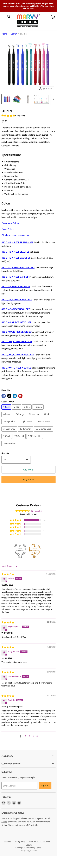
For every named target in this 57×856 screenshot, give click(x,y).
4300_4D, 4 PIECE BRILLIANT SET (17, 267)
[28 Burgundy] (26, 432)
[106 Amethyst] (10, 447)
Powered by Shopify (28, 851)
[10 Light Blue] (9, 425)
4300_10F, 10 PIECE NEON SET (16, 367)
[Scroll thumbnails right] (53, 99)
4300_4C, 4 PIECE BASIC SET (15, 258)
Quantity (5, 453)
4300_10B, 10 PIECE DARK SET (16, 341)
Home (4, 34)
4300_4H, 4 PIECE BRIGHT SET (16, 299)
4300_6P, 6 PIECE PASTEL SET (16, 322)
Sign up (45, 785)
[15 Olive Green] (44, 425)
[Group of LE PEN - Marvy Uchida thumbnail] (17, 99)
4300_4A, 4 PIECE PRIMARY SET (17, 242)
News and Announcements (39, 841)
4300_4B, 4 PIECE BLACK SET (15, 252)
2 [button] (25, 736)
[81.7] (34, 550)
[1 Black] (6, 410)
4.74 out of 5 (36, 511)
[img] (7, 574)
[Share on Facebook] (3, 396)
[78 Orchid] (19, 439)
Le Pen (14, 34)
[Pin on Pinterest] (20, 396)
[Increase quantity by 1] (27, 459)
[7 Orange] (20, 417)
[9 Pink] (47, 417)
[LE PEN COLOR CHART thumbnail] (41, 99)
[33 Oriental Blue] (44, 432)
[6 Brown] (7, 417)
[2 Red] (17, 410)
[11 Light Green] (26, 425)
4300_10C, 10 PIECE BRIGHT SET (17, 354)
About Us (7, 841)
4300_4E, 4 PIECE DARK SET (15, 277)
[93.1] (20, 550)
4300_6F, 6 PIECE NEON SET (15, 309)
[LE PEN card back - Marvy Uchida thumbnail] (27, 99)
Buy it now (28, 479)
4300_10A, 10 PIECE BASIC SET (16, 332)
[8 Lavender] (34, 417)
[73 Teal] (7, 439)
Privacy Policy (19, 841)
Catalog (28, 844)
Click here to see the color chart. (16, 235)
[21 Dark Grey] (9, 432)
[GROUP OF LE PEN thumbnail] (6, 99)
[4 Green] (38, 410)
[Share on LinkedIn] (15, 396)
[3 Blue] (27, 410)
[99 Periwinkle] (35, 439)
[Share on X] (9, 396)
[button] (8, 115)
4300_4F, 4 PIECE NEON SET (15, 286)
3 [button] (29, 736)
